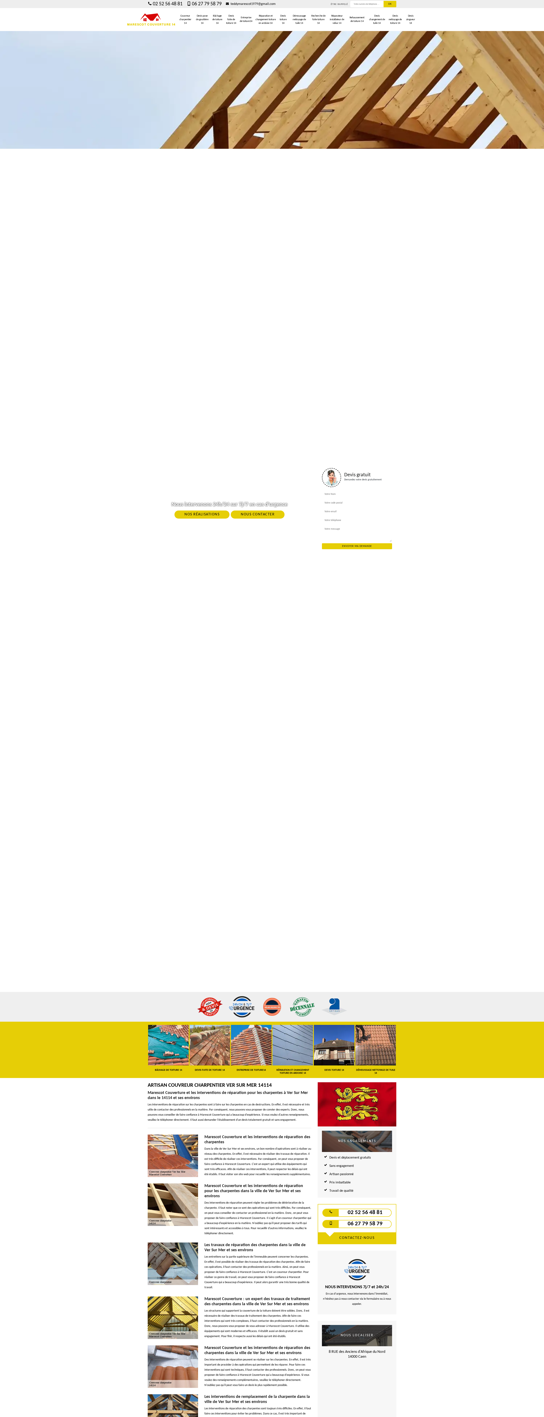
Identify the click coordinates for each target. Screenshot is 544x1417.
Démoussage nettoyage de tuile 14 (299, 19)
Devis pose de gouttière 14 (202, 19)
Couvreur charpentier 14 (185, 19)
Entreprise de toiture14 (246, 19)
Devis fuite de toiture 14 (231, 19)
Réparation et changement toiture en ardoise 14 (265, 19)
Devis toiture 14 (283, 19)
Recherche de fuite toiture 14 (318, 19)
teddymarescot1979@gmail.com (253, 4)
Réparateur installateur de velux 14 (337, 19)
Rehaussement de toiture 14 (357, 19)
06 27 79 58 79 (207, 4)
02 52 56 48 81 (168, 4)
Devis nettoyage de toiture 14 (395, 19)
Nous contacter (258, 514)
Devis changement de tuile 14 (377, 19)
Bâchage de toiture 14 (217, 19)
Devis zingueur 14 (410, 19)
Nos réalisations (202, 514)
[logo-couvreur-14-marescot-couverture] (151, 19)
